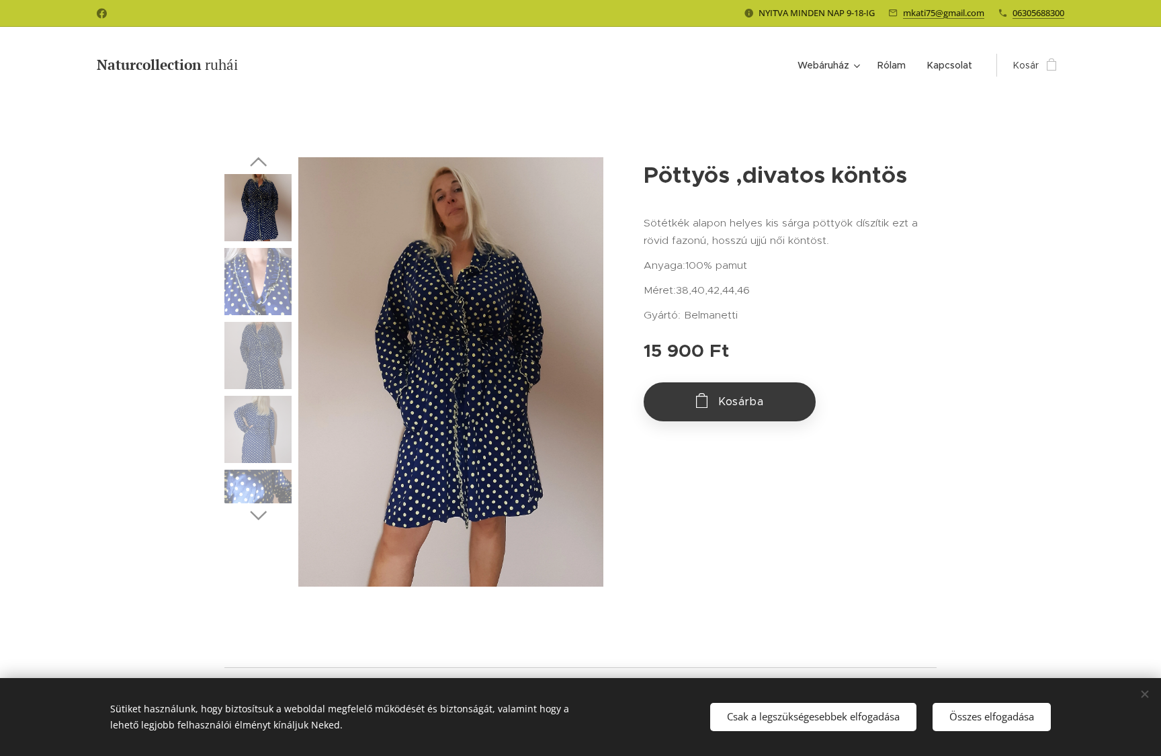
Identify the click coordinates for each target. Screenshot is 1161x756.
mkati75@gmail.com (943, 13)
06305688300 (1038, 13)
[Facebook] (101, 13)
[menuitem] (830, 65)
